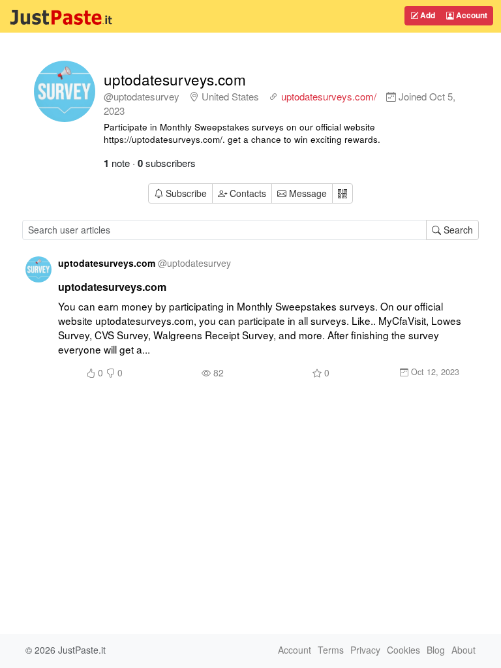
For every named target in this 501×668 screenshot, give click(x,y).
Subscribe (186, 193)
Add (426, 15)
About (463, 649)
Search (457, 229)
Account (470, 15)
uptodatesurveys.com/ (328, 96)
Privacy (365, 649)
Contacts (248, 193)
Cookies (403, 649)
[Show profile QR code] (342, 193)
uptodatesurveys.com (175, 78)
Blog (436, 649)
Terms (331, 649)
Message (306, 193)
